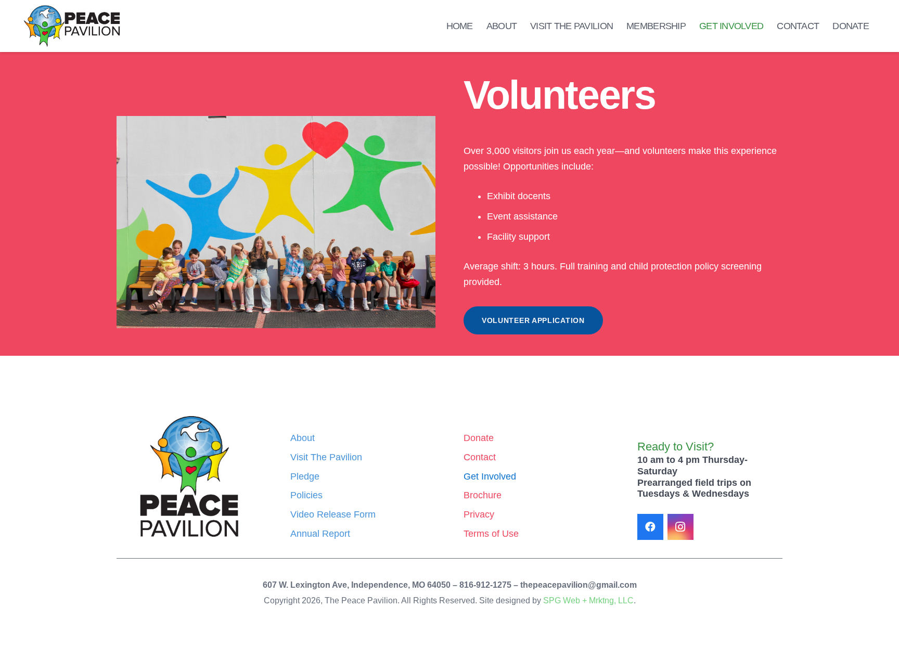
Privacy (479, 514)
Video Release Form (333, 514)
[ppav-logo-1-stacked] (189, 477)
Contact (480, 457)
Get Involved (490, 476)
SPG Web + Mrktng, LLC (588, 600)
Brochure (483, 495)
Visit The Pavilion (326, 457)
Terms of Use (491, 533)
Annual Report (320, 533)
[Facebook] (650, 527)
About (302, 438)
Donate (479, 438)
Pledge (304, 476)
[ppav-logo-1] (71, 26)
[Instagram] (680, 527)
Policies (306, 495)
